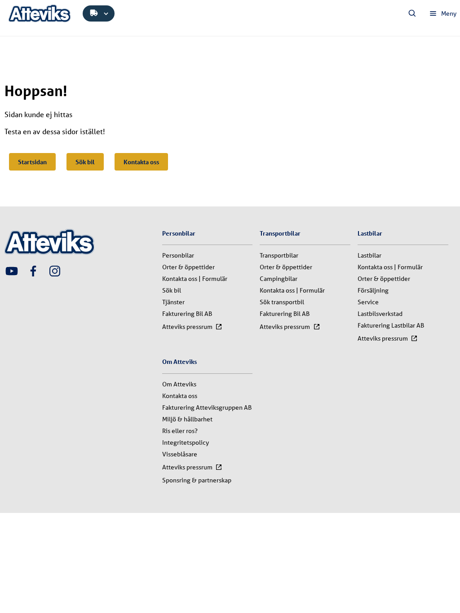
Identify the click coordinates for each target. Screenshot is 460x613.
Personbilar (178, 255)
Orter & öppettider (188, 267)
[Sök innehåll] (412, 13)
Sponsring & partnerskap (196, 480)
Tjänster (173, 302)
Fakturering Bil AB (187, 314)
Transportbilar (279, 255)
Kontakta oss (141, 162)
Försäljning (373, 290)
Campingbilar (278, 279)
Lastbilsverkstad (380, 314)
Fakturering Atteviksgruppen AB (207, 407)
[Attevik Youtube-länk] (11, 272)
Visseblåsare (179, 454)
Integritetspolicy (185, 442)
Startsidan (32, 162)
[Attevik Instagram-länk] (55, 272)
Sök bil (85, 162)
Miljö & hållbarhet (187, 419)
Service (368, 302)
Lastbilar (369, 255)
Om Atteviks (179, 384)
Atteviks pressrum (187, 327)
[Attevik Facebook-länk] (33, 272)
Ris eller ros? (180, 431)
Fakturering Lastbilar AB (391, 325)
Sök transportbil (282, 302)
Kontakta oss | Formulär (194, 279)
